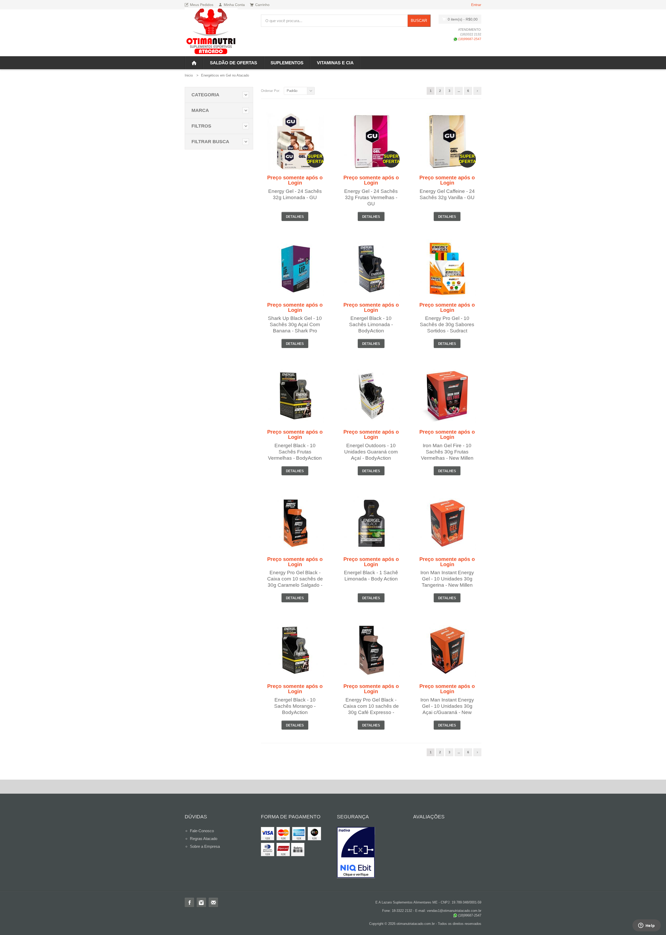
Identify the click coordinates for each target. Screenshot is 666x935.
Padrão (292, 91)
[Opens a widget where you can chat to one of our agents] (646, 925)
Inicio (189, 75)
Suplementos (287, 62)
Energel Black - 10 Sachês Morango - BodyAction (295, 706)
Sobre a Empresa (205, 846)
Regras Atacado (203, 838)
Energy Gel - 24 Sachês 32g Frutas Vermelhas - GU (371, 197)
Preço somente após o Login (295, 180)
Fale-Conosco (202, 831)
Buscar (419, 20)
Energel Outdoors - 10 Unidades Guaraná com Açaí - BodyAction (371, 452)
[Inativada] (371, 852)
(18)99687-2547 (469, 39)
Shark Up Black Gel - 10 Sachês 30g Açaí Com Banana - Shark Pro (295, 324)
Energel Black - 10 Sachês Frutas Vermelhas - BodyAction (295, 452)
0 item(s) (463, 19)
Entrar (476, 5)
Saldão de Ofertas (233, 62)
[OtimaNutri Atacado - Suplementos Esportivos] (211, 32)
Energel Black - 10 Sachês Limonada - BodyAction (371, 324)
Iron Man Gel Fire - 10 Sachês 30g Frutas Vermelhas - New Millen (447, 452)
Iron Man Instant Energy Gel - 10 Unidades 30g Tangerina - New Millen (447, 579)
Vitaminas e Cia (335, 62)
